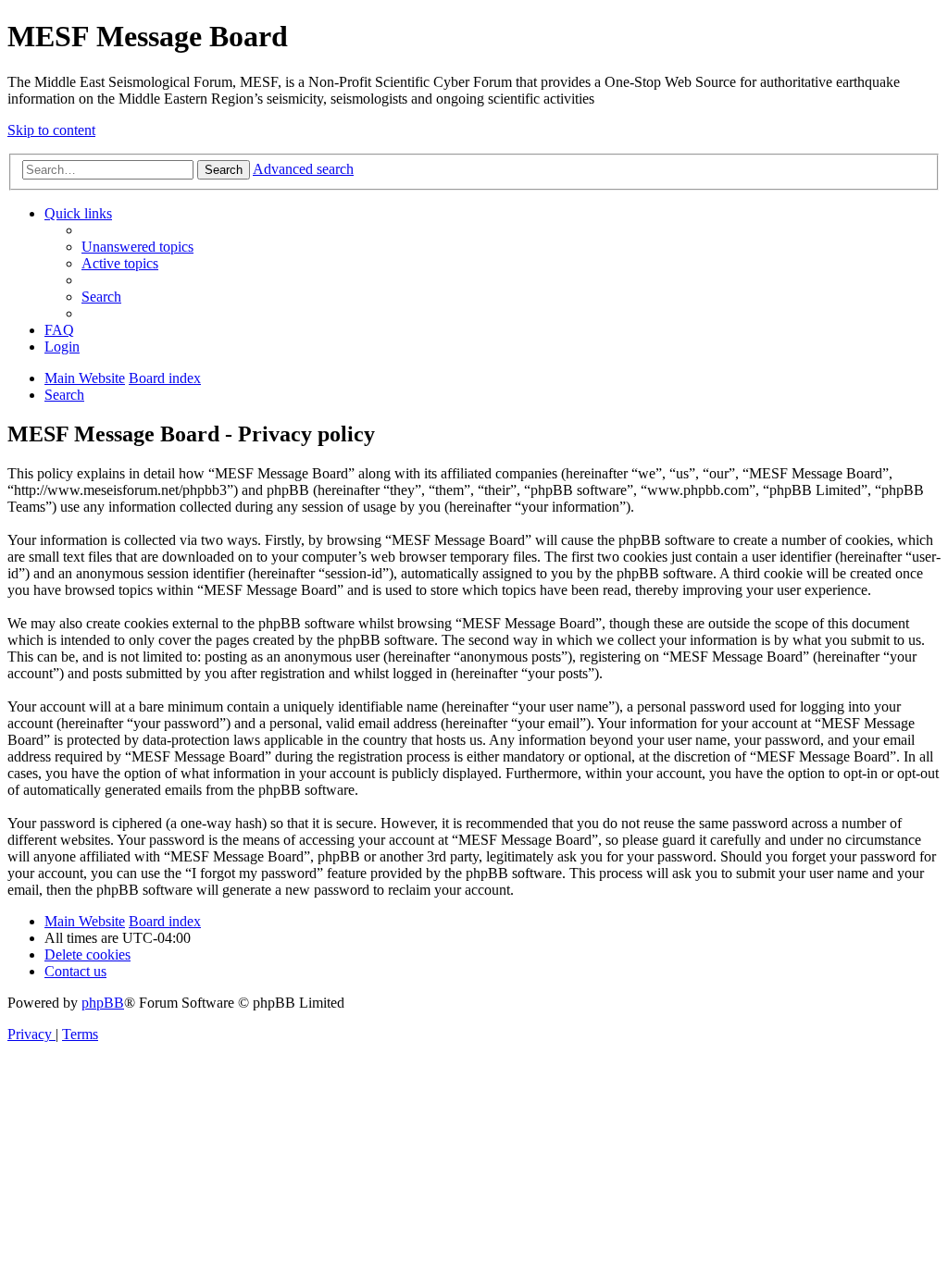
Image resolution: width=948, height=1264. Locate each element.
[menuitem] (137, 246)
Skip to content (51, 130)
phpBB (102, 1002)
